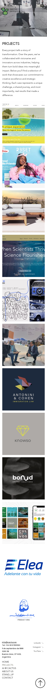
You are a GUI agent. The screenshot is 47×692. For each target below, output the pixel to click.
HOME (5, 661)
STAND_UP (8, 674)
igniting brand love (17, 11)
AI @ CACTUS (9, 668)
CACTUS (13, 9)
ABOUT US (7, 671)
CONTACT (7, 677)
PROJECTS (7, 665)
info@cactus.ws (9, 642)
